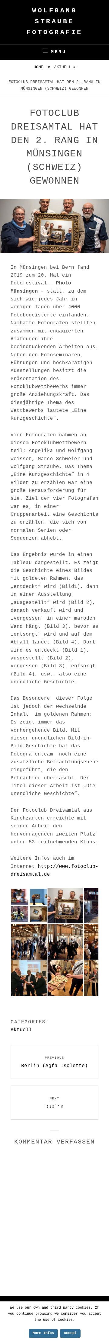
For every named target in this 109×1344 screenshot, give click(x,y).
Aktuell (62, 67)
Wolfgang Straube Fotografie (55, 21)
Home (40, 67)
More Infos (43, 1333)
